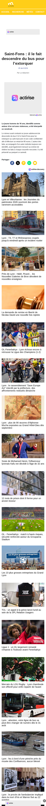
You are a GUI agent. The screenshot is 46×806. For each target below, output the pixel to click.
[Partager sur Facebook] (11, 164)
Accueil (5, 12)
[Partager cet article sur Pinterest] (23, 164)
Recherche (18, 12)
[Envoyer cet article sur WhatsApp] (28, 164)
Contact (40, 12)
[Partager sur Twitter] (17, 164)
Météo (30, 12)
